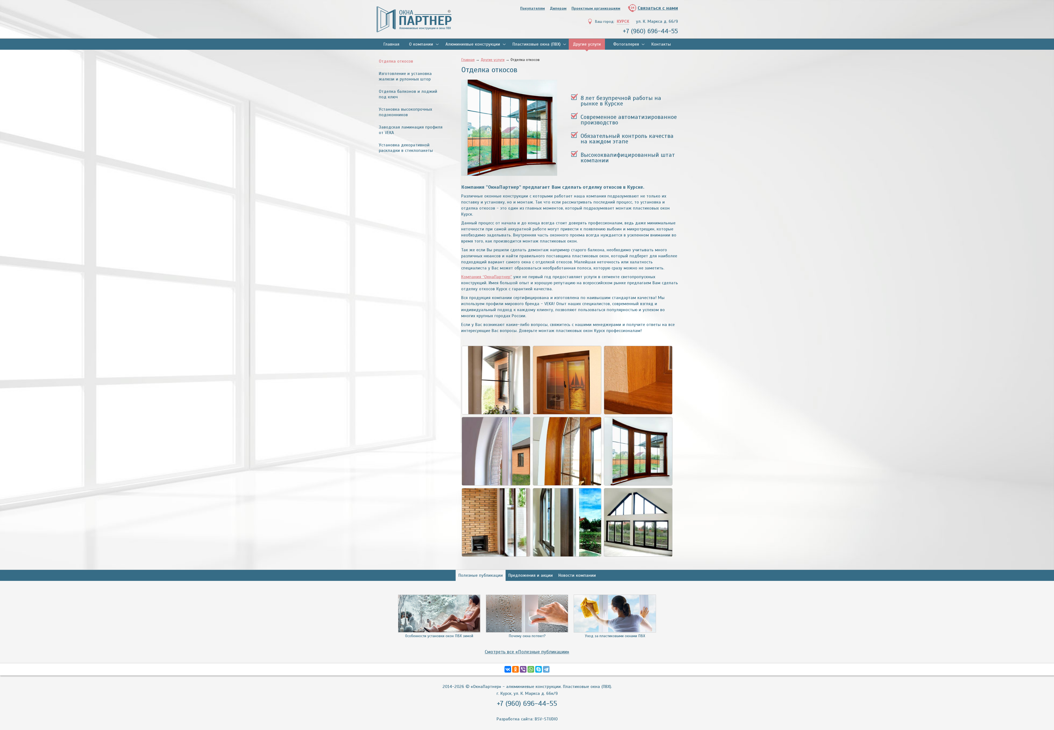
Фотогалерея (626, 44)
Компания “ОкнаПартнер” (486, 277)
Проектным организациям (595, 8)
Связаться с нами (658, 8)
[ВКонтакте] (507, 669)
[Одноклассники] (515, 669)
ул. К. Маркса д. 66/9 (657, 21)
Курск (623, 21)
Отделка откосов (396, 61)
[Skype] (538, 669)
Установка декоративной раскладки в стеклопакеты (406, 147)
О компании (421, 44)
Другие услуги (587, 44)
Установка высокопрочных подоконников (405, 112)
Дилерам (558, 8)
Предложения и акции (530, 575)
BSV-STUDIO (546, 719)
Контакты (661, 44)
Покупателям (532, 8)
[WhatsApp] (531, 669)
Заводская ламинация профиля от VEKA (410, 129)
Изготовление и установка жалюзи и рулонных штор (405, 76)
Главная (391, 44)
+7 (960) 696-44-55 (650, 31)
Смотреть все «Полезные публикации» (527, 652)
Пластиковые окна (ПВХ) (536, 44)
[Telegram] (546, 669)
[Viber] (523, 669)
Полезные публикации (480, 575)
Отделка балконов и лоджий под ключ (408, 94)
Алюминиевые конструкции (472, 44)
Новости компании (577, 575)
